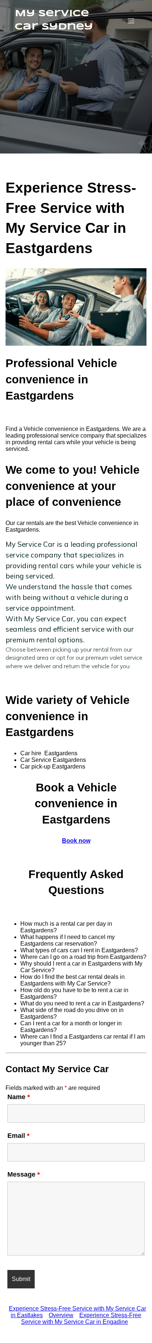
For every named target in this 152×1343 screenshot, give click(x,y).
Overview (61, 1315)
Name (18, 1097)
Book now (76, 841)
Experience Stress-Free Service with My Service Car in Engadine (81, 1318)
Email (18, 1135)
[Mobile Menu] (131, 20)
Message (23, 1174)
